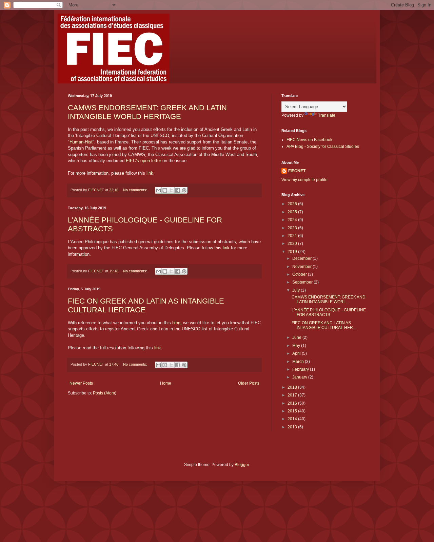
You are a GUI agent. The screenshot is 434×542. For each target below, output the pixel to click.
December (302, 258)
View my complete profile (304, 179)
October (300, 274)
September (303, 282)
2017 (293, 395)
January (300, 377)
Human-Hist (81, 141)
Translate (326, 115)
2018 (293, 387)
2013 (293, 427)
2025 (293, 212)
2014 (293, 419)
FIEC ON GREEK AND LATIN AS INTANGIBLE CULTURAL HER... (324, 325)
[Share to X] (171, 190)
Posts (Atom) (104, 393)
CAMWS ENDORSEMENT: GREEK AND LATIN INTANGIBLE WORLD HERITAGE (147, 112)
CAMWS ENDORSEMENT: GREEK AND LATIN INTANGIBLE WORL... (329, 299)
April (297, 353)
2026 (293, 203)
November (302, 266)
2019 (293, 251)
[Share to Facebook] (177, 190)
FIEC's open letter (143, 160)
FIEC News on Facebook (309, 139)
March (298, 361)
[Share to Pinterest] (184, 190)
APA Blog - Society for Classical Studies (323, 146)
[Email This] (158, 190)
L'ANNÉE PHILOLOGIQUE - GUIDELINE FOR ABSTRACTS (329, 312)
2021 (293, 235)
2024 (293, 219)
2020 (293, 243)
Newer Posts (81, 383)
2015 (293, 411)
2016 (293, 403)
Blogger (242, 464)
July (296, 290)
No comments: (135, 190)
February (301, 369)
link (149, 173)
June (297, 337)
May (296, 345)
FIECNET (296, 171)
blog (176, 322)
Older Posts (248, 383)
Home (165, 383)
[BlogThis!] (164, 190)
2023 (293, 228)
